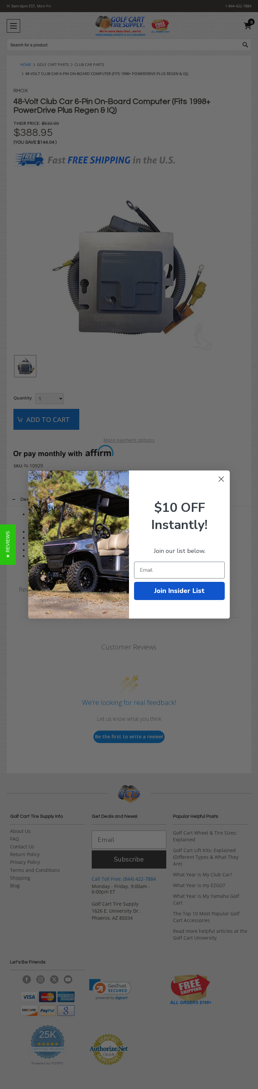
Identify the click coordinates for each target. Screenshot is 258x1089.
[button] (8, 544)
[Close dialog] (221, 479)
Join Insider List (179, 590)
